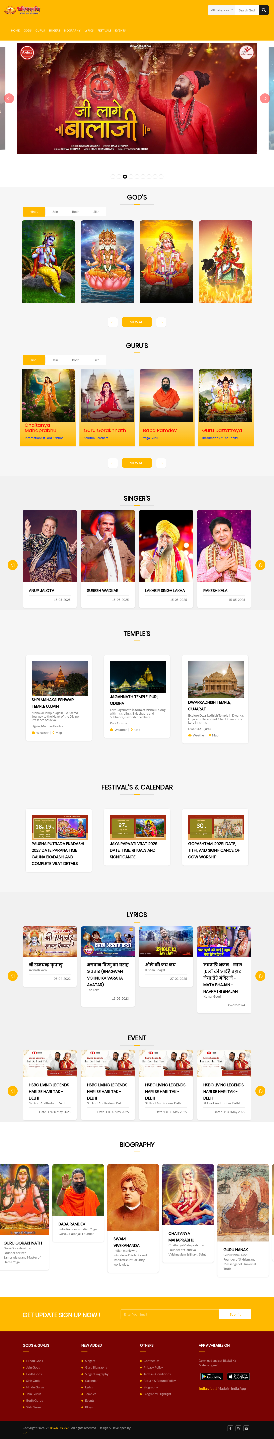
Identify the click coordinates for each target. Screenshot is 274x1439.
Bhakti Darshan (59, 1428)
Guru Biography (96, 1367)
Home (15, 30)
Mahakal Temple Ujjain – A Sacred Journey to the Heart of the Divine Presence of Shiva (55, 716)
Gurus (40, 30)
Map (59, 732)
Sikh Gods (33, 1380)
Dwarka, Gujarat (199, 728)
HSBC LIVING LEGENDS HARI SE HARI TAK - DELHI (49, 1091)
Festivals (104, 30)
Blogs (89, 1407)
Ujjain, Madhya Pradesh (48, 726)
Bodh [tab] (75, 211)
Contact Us (151, 1361)
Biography (72, 30)
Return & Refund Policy (160, 1380)
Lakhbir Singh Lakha (107, 590)
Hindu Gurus (35, 1387)
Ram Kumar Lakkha (222, 590)
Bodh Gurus (34, 1400)
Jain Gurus (33, 1394)
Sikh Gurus (33, 1407)
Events (120, 30)
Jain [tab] (55, 211)
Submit (235, 1314)
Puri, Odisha (118, 723)
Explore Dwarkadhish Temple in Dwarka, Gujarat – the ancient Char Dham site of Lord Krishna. (216, 718)
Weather (42, 732)
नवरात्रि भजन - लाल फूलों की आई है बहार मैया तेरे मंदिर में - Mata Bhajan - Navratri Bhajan (164, 978)
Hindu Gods (34, 1361)
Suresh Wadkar (44, 590)
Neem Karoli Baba (166, 1243)
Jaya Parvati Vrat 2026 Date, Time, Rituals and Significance (133, 850)
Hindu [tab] (34, 211)
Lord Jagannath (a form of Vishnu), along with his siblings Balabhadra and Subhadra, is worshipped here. (137, 713)
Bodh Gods (34, 1374)
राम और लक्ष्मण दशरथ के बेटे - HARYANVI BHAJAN (224, 971)
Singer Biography (97, 1374)
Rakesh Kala (157, 590)
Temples (90, 1394)
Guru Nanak (106, 1250)
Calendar (91, 1380)
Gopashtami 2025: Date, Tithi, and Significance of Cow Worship (214, 850)
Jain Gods (33, 1367)
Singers (54, 30)
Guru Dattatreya (222, 1241)
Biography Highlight (157, 1394)
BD (25, 1432)
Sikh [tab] (96, 211)
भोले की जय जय (102, 965)
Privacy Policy (153, 1367)
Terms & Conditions (157, 1374)
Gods (27, 30)
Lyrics (88, 30)
